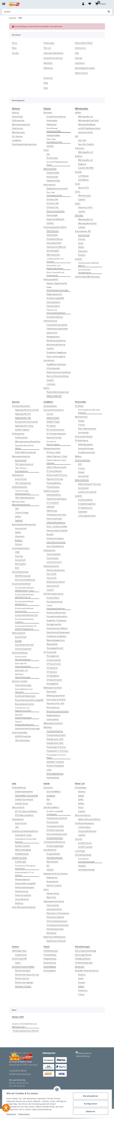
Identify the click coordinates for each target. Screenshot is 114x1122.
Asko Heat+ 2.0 (21, 670)
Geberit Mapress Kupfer (56, 467)
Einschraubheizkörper (21, 583)
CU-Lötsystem (53, 502)
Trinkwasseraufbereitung (54, 842)
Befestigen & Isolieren (53, 687)
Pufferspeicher (18, 120)
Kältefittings (52, 510)
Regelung (82, 164)
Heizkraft (19, 520)
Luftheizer (51, 384)
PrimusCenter (52, 822)
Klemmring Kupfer (54, 518)
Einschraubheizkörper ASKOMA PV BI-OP (24, 595)
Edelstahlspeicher (19, 487)
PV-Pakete (79, 406)
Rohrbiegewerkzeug (55, 773)
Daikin (77, 203)
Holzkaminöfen (53, 172)
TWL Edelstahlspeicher (24, 497)
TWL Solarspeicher (23, 483)
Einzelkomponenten (86, 452)
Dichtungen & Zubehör (56, 699)
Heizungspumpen (54, 243)
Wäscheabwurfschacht (53, 723)
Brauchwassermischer (24, 704)
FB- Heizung (17, 136)
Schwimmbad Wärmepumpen (87, 276)
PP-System (51, 425)
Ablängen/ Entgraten (55, 761)
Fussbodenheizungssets (57, 324)
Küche (49, 803)
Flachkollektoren (19, 787)
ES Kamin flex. (53, 207)
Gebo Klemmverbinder (56, 542)
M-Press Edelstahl (54, 471)
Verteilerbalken (53, 250)
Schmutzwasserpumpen (57, 834)
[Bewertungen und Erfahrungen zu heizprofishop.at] (90, 1054)
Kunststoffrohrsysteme (54, 410)
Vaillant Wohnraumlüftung (89, 819)
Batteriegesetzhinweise (85, 68)
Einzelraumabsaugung (84, 823)
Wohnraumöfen (50, 168)
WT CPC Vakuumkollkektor (26, 811)
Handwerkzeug (53, 777)
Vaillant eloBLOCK (54, 396)
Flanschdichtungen (23, 685)
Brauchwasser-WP (83, 231)
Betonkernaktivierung (56, 344)
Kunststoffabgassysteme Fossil (57, 163)
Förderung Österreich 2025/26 (26, 1030)
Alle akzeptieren (90, 1096)
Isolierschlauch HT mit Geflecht (24, 873)
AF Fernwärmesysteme (56, 433)
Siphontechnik (53, 586)
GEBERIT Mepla (53, 421)
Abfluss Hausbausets (56, 570)
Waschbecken (52, 861)
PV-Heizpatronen (85, 507)
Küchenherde (52, 176)
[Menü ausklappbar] (3, 2)
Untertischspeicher (23, 648)
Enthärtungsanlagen (55, 846)
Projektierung (20, 954)
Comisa (50, 414)
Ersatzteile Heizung (55, 317)
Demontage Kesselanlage (85, 950)
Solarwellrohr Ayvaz (23, 835)
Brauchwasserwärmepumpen (24, 144)
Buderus (78, 156)
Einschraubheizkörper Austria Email (24, 609)
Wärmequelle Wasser (87, 124)
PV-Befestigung (81, 440)
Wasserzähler (52, 644)
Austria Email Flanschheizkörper (23, 658)
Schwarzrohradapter (55, 538)
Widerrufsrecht (81, 73)
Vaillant (78, 112)
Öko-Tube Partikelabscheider (54, 193)
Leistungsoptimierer (87, 515)
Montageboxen (53, 656)
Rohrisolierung (53, 707)
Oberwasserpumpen (55, 929)
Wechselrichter (81, 416)
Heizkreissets (52, 235)
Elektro (46, 388)
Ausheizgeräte (50, 970)
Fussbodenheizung (55, 731)
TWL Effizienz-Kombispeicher (21, 469)
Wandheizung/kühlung (56, 340)
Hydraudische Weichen (56, 247)
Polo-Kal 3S (51, 574)
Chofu (77, 191)
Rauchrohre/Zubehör (56, 211)
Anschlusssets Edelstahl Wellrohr (88, 264)
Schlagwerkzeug (22, 853)
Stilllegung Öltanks (83, 958)
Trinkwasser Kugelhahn (56, 636)
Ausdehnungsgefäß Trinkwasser (55, 812)
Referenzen (48, 68)
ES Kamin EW (52, 199)
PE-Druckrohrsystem (55, 429)
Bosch (81, 807)
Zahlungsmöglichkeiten (53, 53)
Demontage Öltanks (83, 954)
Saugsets (82, 865)
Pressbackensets (51, 950)
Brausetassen (52, 881)
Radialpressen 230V (55, 739)
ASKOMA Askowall (22, 576)
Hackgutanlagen (53, 135)
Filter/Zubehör (53, 905)
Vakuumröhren (18, 807)
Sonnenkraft (20, 560)
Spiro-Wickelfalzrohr (55, 546)
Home (14, 43)
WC (48, 865)
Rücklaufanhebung (55, 239)
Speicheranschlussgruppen (58, 632)
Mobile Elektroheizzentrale (58, 392)
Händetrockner (53, 893)
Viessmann (79, 148)
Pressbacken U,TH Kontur (57, 751)
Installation (17, 140)
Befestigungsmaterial (56, 695)
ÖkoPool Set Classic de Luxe (27, 974)
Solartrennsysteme (23, 895)
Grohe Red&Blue (53, 791)
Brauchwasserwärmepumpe (24, 524)
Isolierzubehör (53, 719)
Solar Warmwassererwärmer (24, 907)
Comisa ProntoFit (54, 562)
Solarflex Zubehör (22, 846)
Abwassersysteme (51, 566)
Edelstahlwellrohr (54, 494)
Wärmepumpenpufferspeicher (27, 441)
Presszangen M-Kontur (56, 747)
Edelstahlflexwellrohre (56, 522)
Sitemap (78, 58)
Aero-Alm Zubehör (86, 144)
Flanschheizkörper (20, 652)
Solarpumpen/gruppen (24, 887)
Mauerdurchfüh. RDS (55, 703)
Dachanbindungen (86, 448)
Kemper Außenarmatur (56, 612)
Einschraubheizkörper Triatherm (24, 620)
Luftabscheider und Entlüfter (55, 260)
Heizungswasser (53, 302)
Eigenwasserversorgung (54, 901)
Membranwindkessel (55, 917)
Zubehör (50, 146)
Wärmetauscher (53, 254)
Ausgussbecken (53, 853)
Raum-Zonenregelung (56, 356)
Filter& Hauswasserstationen (56, 607)
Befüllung (19, 903)
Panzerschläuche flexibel (57, 530)
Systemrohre (52, 332)
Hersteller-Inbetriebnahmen (87, 970)
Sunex (77, 183)
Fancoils (78, 839)
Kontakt (15, 53)
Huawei (81, 420)
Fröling (81, 994)
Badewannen (52, 877)
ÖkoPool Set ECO (22, 978)
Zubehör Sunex (21, 803)
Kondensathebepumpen (25, 696)
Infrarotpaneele (53, 368)
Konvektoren (49, 360)
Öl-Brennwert (52, 158)
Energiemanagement (87, 503)
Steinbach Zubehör (23, 986)
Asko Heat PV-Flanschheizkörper (23, 665)
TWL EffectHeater (22, 740)
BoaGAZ (50, 534)
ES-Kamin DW (53, 203)
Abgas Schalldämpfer (55, 219)
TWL (17, 508)
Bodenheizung (50, 962)
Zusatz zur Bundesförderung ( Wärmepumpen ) (24, 1025)
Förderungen (49, 43)
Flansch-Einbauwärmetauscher (24, 723)
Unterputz (51, 795)
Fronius (81, 424)
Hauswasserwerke (54, 909)
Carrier (81, 795)
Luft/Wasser (83, 176)
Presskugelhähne (54, 483)
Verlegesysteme (53, 336)
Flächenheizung (50, 320)
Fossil (46, 150)
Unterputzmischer (54, 679)
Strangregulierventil (55, 648)
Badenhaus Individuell (56, 941)
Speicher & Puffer (85, 132)
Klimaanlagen (80, 787)
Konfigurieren (90, 1103)
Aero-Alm (82, 140)
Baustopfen (51, 691)
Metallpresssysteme (52, 448)
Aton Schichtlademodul (25, 579)
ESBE (17, 552)
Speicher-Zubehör (20, 681)
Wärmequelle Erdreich (87, 223)
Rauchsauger (52, 215)
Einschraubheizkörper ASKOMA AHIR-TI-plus (24, 589)
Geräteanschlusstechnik (57, 818)
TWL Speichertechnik (24, 464)
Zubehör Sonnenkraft (87, 492)
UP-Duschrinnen (54, 664)
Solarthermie (17, 128)
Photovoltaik (17, 116)
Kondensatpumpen (55, 838)
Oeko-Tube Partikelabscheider (54, 140)
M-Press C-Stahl (53, 452)
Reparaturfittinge (54, 437)
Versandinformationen (53, 58)
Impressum (11, 1114)
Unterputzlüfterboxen (87, 831)
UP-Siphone (52, 672)
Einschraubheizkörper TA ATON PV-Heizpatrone (25, 627)
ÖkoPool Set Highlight (24, 982)
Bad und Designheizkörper (58, 376)
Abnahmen (79, 966)
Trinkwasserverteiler (55, 826)
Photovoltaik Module (83, 436)
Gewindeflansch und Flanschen (23, 690)
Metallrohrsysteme (51, 491)
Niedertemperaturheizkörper (59, 372)
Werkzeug (48, 727)
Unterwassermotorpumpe (58, 925)
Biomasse (48, 112)
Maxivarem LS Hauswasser (58, 913)
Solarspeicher (18, 475)
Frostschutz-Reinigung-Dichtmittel (25, 867)
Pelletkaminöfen (53, 180)
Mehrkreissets (53, 231)
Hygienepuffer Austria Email (27, 410)
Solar (46, 88)
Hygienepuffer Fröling (24, 425)
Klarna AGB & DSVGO (84, 43)
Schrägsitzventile (54, 624)
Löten (49, 769)
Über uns (47, 48)
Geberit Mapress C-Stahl (57, 456)
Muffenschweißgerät (55, 765)
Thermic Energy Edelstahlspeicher (22, 492)
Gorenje (18, 640)
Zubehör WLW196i (85, 168)
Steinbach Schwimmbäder (23, 966)
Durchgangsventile (54, 601)
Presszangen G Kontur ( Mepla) (56, 756)
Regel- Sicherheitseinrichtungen (57, 288)
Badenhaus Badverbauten (54, 937)
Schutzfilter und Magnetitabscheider (55, 267)
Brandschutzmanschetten (58, 711)
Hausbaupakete (50, 406)
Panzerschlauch (53, 306)
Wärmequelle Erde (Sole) (88, 120)
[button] (83, 4)
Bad (48, 799)
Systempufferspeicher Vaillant (24, 446)
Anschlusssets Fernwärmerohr (84, 271)
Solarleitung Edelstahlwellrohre (25, 831)
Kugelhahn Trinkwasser (56, 620)
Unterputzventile (54, 660)
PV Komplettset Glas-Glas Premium (89, 411)
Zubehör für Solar (19, 857)
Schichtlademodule (20, 572)
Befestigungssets (85, 444)
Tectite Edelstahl (54, 554)
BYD (80, 464)
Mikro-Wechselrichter (87, 428)
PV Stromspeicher (82, 460)
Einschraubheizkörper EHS (26, 615)
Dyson (46, 889)
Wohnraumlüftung (82, 815)
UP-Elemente (52, 668)
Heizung (15, 112)
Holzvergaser (52, 120)
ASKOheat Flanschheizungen (22, 675)
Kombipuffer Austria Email (26, 421)
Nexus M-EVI (83, 187)
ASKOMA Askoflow (23, 736)
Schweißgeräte (50, 966)
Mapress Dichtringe (55, 479)
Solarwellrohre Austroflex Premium (25, 840)
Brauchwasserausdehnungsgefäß (29, 700)
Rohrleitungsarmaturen (53, 593)
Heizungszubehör (51, 279)
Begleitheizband (53, 715)
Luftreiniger (80, 851)
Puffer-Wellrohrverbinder (25, 452)
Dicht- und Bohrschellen (57, 526)
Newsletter (48, 63)
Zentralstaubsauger (83, 854)
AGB (77, 53)
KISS (17, 568)
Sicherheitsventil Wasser (57, 628)
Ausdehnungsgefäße (55, 298)
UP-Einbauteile (50, 652)
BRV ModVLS (20, 564)
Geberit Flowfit (53, 417)
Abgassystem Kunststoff (57, 188)
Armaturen (48, 787)
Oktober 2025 (18, 1017)
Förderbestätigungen (84, 962)
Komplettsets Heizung (56, 116)
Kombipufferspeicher (21, 406)
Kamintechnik (49, 184)
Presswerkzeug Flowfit (56, 735)
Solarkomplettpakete (24, 791)
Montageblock (52, 683)
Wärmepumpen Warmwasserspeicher (21, 503)
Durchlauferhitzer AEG (24, 644)
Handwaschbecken (55, 857)
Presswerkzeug (53, 487)
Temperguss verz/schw (56, 514)
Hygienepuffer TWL (23, 417)
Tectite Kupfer (53, 558)
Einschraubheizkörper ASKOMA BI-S (24, 602)
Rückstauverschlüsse (56, 582)
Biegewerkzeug (50, 958)
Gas (48, 154)
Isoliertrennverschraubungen (27, 728)
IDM (76, 136)
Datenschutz (24, 1114)
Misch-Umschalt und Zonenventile (55, 273)
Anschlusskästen (85, 499)
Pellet (46, 83)
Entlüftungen (20, 861)
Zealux (18, 962)
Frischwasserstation (20, 548)
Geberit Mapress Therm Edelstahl (56, 461)
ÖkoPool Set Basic (22, 970)
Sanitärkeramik (50, 849)
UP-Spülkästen (53, 675)
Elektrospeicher (18, 633)
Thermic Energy (21, 512)
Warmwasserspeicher (21, 124)
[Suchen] (109, 12)
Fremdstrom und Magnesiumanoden (23, 709)
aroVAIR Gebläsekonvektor (89, 128)
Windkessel (51, 933)
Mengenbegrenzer (22, 879)
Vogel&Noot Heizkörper (56, 364)
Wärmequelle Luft (85, 116)
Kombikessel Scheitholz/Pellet (54, 129)
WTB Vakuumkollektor (24, 815)
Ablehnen (90, 1111)
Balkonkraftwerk (82, 480)
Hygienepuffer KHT (23, 414)
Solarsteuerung (21, 891)
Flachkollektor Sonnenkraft (26, 795)
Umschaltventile (22, 899)
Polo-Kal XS (51, 578)
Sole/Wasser (83, 179)
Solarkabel (82, 511)
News (14, 48)
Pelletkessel (51, 124)
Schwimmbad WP (19, 958)
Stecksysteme (49, 550)
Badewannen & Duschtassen (56, 873)
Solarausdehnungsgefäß (25, 883)
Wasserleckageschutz (56, 640)
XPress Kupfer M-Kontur (57, 475)
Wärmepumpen (18, 132)
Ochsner (81, 239)
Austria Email (84, 235)
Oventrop (19, 556)
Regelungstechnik (54, 294)
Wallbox (78, 456)
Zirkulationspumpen (55, 830)
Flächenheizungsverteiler (57, 328)
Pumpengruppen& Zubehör (55, 227)
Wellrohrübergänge (23, 849)
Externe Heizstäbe (19, 732)
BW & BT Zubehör (54, 885)
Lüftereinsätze (84, 827)
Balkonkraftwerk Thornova (89, 484)
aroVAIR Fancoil (85, 843)
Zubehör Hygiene (22, 429)
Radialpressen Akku (55, 743)
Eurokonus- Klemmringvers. (53, 442)
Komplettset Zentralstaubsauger (86, 860)
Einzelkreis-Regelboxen (56, 352)
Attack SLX (48, 78)
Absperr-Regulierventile (57, 283)
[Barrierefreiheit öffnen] (6, 1108)
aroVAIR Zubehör (85, 847)
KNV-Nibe (79, 215)
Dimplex (78, 172)
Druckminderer (53, 597)
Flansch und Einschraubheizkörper (56, 311)
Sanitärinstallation (51, 807)
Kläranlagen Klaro (19, 950)
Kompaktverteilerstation (57, 616)
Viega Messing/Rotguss (56, 498)
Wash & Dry (51, 897)
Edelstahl (50, 506)
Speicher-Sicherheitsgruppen (23, 716)
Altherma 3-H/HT (85, 207)
